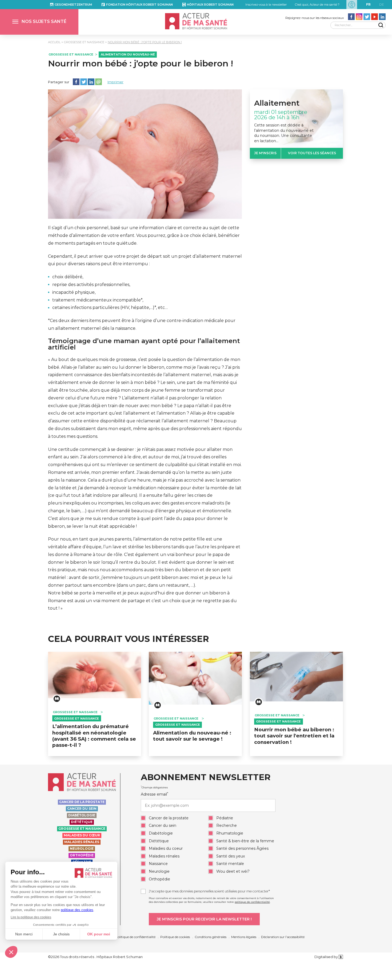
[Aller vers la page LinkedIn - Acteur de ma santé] (382, 16)
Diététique (82, 822)
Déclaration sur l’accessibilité (283, 937)
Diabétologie (81, 815)
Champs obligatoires (154, 787)
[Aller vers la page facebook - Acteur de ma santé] (351, 16)
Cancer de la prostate (82, 802)
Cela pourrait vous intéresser (128, 639)
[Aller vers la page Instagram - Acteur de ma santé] (359, 16)
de (381, 4)
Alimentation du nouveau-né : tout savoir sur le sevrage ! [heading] (192, 736)
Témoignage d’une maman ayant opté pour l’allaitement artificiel (144, 344)
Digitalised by (326, 957)
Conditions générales (210, 937)
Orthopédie (82, 855)
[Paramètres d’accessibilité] (351, 4)
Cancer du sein (82, 809)
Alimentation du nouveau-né (128, 54)
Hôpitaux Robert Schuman (210, 4)
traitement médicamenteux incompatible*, (97, 300)
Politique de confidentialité (135, 937)
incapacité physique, (73, 292)
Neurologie (82, 849)
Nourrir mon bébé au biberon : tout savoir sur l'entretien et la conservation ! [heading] (294, 735)
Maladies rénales (81, 842)
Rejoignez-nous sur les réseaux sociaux (314, 18)
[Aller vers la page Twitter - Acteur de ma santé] (366, 16)
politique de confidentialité (252, 901)
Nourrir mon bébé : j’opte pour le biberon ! (140, 63)
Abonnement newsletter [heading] (205, 777)
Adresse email (154, 794)
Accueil (54, 42)
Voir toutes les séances (312, 153)
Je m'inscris (265, 153)
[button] (39, 22)
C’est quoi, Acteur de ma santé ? (317, 4)
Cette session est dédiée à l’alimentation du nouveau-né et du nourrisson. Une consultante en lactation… (284, 133)
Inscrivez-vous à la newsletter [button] (266, 4)
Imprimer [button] (115, 82)
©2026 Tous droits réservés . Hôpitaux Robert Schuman (95, 957)
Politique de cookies (175, 937)
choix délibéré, (67, 276)
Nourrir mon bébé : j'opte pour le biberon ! (145, 42)
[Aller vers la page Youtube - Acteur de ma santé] (374, 16)
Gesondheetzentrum (73, 4)
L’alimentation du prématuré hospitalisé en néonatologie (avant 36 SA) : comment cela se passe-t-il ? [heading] (94, 735)
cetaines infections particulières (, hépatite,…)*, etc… (110, 307)
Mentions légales (243, 937)
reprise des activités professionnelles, (91, 284)
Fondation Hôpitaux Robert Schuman (139, 4)
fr (368, 4)
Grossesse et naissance (84, 42)
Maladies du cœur (82, 835)
